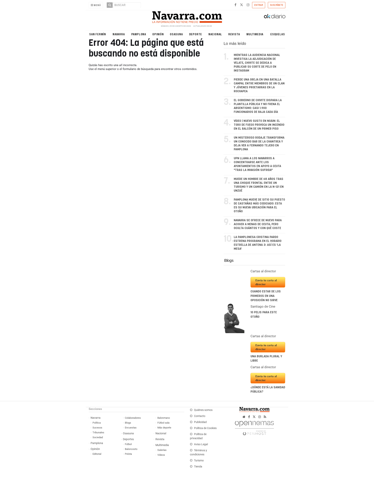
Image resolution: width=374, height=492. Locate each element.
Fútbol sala (163, 422)
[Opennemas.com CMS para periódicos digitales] (254, 427)
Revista (234, 34)
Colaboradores (133, 417)
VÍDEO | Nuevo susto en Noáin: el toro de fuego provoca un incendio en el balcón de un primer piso (259, 124)
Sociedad (98, 437)
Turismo (199, 460)
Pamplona (138, 34)
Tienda (198, 466)
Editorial (97, 453)
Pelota (128, 453)
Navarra (119, 34)
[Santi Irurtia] (234, 318)
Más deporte (164, 427)
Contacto (199, 416)
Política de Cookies (205, 428)
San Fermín (97, 34)
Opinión (158, 34)
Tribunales (98, 432)
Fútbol (128, 444)
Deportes (128, 439)
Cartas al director (263, 271)
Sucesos (97, 427)
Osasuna (176, 34)
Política (97, 422)
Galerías (162, 450)
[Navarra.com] (187, 16)
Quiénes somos (203, 410)
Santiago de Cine (263, 306)
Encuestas (131, 427)
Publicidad (200, 422)
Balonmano (163, 417)
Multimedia (254, 34)
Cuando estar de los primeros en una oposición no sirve (266, 296)
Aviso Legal (201, 444)
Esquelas (277, 34)
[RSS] (265, 417)
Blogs (229, 260)
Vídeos (161, 454)
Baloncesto (131, 449)
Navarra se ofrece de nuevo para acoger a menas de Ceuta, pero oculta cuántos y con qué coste (258, 224)
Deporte (195, 34)
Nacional (215, 34)
